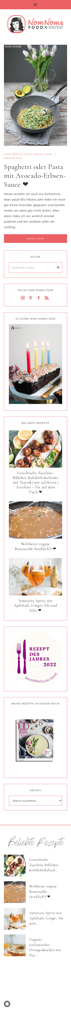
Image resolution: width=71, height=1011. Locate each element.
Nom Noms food (35, 24)
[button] (35, 4)
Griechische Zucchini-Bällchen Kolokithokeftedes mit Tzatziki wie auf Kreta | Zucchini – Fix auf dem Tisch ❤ (36, 482)
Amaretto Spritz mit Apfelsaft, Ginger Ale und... (46, 917)
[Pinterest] (31, 298)
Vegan (48, 154)
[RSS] (47, 298)
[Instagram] (23, 298)
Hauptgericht (13, 154)
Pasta (28, 154)
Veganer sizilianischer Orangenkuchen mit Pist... (45, 947)
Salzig (38, 154)
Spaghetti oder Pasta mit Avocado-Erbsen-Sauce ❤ (35, 175)
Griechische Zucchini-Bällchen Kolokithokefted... (43, 864)
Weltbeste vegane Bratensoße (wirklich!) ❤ (35, 546)
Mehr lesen (35, 238)
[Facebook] (39, 298)
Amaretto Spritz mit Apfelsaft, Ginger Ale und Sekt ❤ (35, 605)
